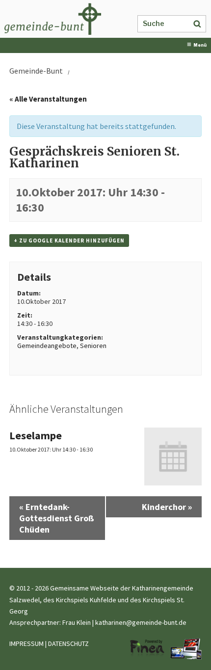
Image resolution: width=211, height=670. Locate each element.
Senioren (93, 345)
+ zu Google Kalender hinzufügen (69, 240)
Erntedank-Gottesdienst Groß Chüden (56, 518)
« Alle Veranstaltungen (48, 99)
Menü (200, 45)
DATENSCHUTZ (68, 643)
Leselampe (35, 435)
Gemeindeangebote (47, 345)
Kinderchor (167, 506)
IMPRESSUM (26, 643)
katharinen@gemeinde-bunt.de (140, 622)
